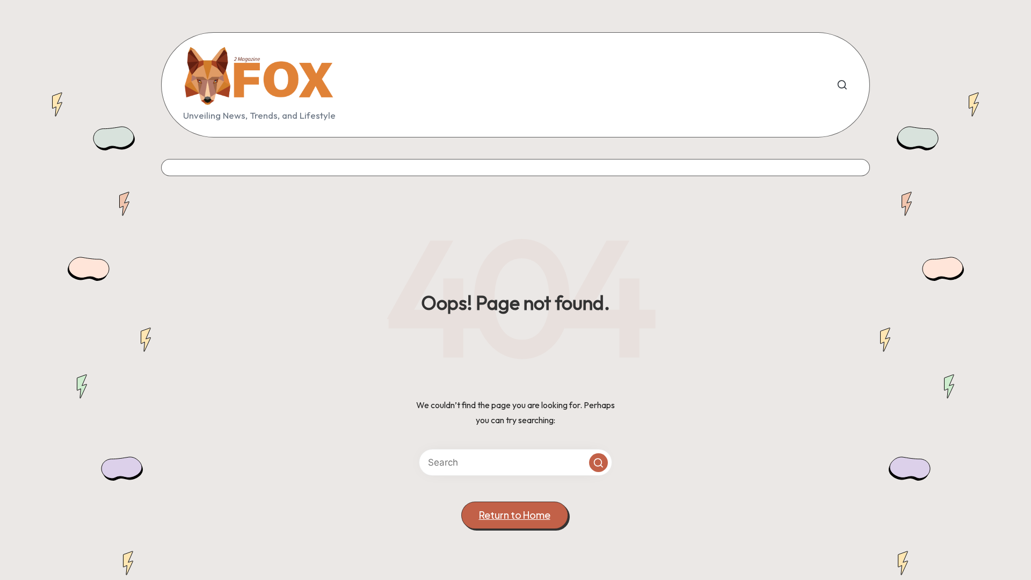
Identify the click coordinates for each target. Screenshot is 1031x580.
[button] (598, 462)
